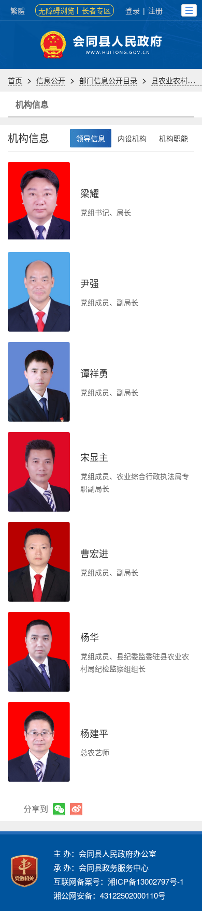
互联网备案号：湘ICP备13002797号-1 (118, 881)
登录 (132, 10)
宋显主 (94, 457)
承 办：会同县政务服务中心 (101, 867)
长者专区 (96, 10)
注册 (155, 10)
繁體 (17, 10)
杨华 (89, 637)
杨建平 (94, 733)
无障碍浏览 (56, 10)
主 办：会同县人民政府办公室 (104, 853)
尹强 (89, 283)
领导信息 (90, 138)
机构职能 (173, 138)
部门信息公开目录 (108, 80)
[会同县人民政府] (101, 44)
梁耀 (89, 193)
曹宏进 (94, 553)
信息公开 (50, 80)
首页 (15, 80)
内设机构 (132, 138)
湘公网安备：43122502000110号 (109, 895)
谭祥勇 (94, 373)
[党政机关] (24, 871)
